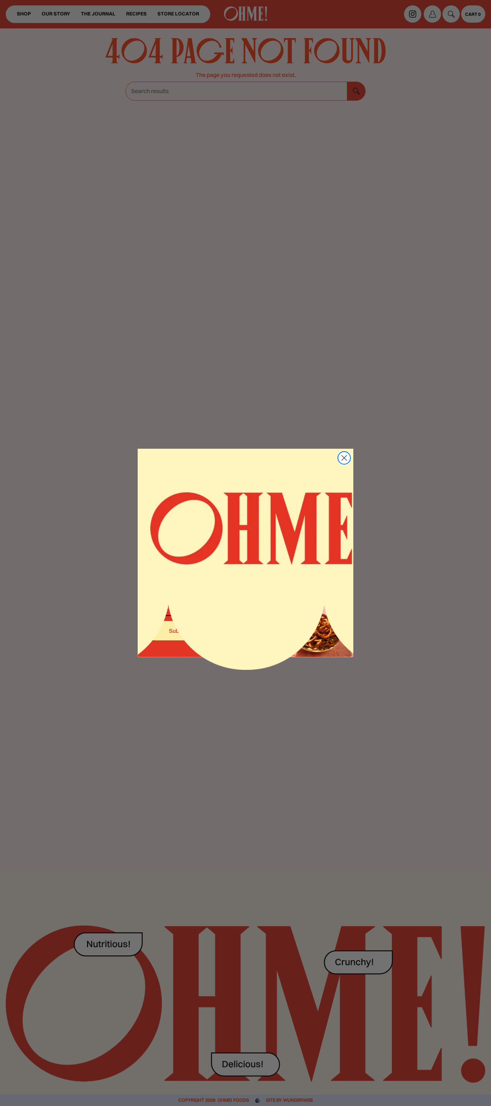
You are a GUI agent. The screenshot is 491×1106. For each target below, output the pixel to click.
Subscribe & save (191, 630)
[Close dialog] (344, 458)
